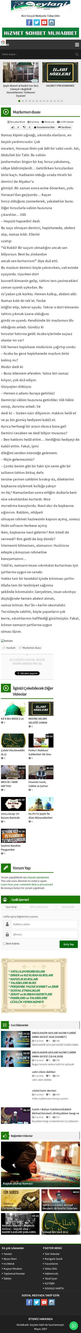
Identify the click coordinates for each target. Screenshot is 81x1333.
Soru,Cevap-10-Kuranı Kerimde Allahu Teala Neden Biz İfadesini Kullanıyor (13, 816)
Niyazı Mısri (10, 1259)
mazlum (10, 647)
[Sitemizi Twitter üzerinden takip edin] (37, 22)
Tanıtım (8, 1254)
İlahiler (8, 1278)
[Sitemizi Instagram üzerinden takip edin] (52, 22)
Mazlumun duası (32, 647)
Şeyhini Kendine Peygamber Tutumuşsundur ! (11, 848)
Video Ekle (51, 1268)
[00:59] (15, 1058)
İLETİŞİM (49, 1283)
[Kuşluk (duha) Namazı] (40, 1164)
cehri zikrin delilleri (43, 1072)
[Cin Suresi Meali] (20, 1200)
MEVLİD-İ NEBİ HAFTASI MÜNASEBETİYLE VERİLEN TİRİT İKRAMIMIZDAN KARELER (11, 784)
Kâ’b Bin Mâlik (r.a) (12, 718)
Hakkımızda (51, 1273)
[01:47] (13, 803)
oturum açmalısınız (38, 877)
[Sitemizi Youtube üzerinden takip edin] (44, 22)
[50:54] (41, 740)
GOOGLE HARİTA (54, 1288)
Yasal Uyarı (51, 1278)
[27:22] (15, 1039)
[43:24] (15, 1115)
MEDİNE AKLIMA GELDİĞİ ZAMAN (38, 720)
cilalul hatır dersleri (44, 1090)
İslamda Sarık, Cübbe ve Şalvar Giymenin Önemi (39, 784)
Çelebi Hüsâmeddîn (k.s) (13, 752)
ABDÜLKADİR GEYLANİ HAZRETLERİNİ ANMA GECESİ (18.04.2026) (54, 1054)
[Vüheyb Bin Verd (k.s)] (60, 1223)
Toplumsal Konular (14, 1273)
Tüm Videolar (52, 1254)
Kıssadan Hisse (17, 122)
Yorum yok (49, 122)
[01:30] (13, 835)
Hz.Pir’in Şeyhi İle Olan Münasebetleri (40, 815)
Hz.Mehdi (9, 1263)
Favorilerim (51, 1263)
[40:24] (41, 772)
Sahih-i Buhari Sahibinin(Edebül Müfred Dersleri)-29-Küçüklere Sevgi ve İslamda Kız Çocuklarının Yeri (55, 1111)
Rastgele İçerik (54, 1259)
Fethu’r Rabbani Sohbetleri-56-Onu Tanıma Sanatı (40, 752)
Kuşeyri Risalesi (13, 1268)
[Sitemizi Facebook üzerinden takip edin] (29, 22)
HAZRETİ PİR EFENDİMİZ (39, 85)
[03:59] (13, 772)
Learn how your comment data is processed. (27, 884)
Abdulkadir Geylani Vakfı (31, 1325)
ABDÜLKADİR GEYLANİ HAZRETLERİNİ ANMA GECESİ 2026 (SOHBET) (54, 1035)
